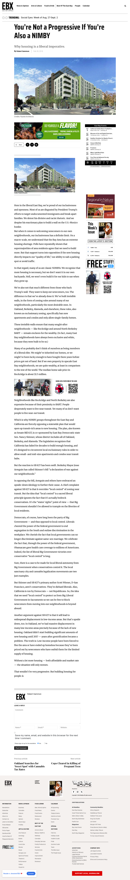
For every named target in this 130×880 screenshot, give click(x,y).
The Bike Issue (55, 850)
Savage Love (22, 853)
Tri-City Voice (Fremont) (97, 836)
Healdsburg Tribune (96, 813)
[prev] (3, 18)
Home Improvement (39, 854)
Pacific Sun (75, 821)
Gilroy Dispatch (94, 810)
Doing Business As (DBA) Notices (79, 861)
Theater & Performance (22, 860)
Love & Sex (22, 844)
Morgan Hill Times (95, 824)
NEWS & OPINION (24, 804)
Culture (21, 841)
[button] (125, 6)
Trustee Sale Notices (78, 864)
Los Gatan (93, 821)
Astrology (21, 835)
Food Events (38, 813)
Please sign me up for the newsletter (25, 743)
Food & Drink (38, 850)
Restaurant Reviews (38, 817)
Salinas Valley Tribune (96, 830)
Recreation (38, 858)
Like (112, 247)
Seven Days (22, 822)
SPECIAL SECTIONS (54, 827)
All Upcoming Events (55, 809)
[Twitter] (32, 145)
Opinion (21, 819)
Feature (21, 813)
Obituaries (5, 827)
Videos (21, 864)
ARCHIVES (37, 782)
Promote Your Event (55, 820)
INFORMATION (6, 804)
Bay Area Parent (77, 827)
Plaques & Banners (7, 839)
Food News (38, 810)
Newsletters (5, 807)
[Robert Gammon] (20, 696)
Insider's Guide (55, 838)
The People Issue (56, 853)
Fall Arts (53, 833)
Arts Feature (22, 833)
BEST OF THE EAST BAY (39, 825)
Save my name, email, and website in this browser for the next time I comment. (46, 737)
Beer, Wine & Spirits (40, 807)
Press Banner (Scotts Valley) (98, 827)
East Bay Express (77, 810)
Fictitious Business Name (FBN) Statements (79, 857)
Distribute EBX (6, 833)
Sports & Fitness (23, 856)
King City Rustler (95, 818)
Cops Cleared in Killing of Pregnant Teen (65, 765)
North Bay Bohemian (78, 818)
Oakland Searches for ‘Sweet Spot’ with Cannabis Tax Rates (29, 766)
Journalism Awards (96, 854)
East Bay (74, 830)
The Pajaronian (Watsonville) (98, 833)
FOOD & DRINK (39, 804)
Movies (21, 847)
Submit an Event (56, 816)
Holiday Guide (55, 835)
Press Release (6, 825)
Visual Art (21, 867)
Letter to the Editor (7, 822)
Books (20, 838)
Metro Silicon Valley (77, 816)
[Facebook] (28, 145)
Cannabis (21, 810)
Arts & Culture (39, 830)
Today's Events (55, 813)
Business (21, 807)
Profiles (21, 825)
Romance (37, 861)
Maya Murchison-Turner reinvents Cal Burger (43, 17)
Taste (52, 847)
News (20, 816)
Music (20, 850)
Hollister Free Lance (96, 816)
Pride (52, 841)
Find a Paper (6, 830)
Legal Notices (76, 854)
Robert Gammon (23, 51)
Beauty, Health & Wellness (40, 834)
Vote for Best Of (7, 836)
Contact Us (5, 819)
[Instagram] (77, 792)
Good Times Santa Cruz (79, 813)
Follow (110, 251)
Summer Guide (55, 844)
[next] (6, 18)
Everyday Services (40, 841)
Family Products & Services (40, 846)
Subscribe (5, 810)
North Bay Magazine (78, 833)
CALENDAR (54, 804)
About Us (5, 816)
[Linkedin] (36, 145)
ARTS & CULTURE (24, 829)
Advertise (5, 813)
